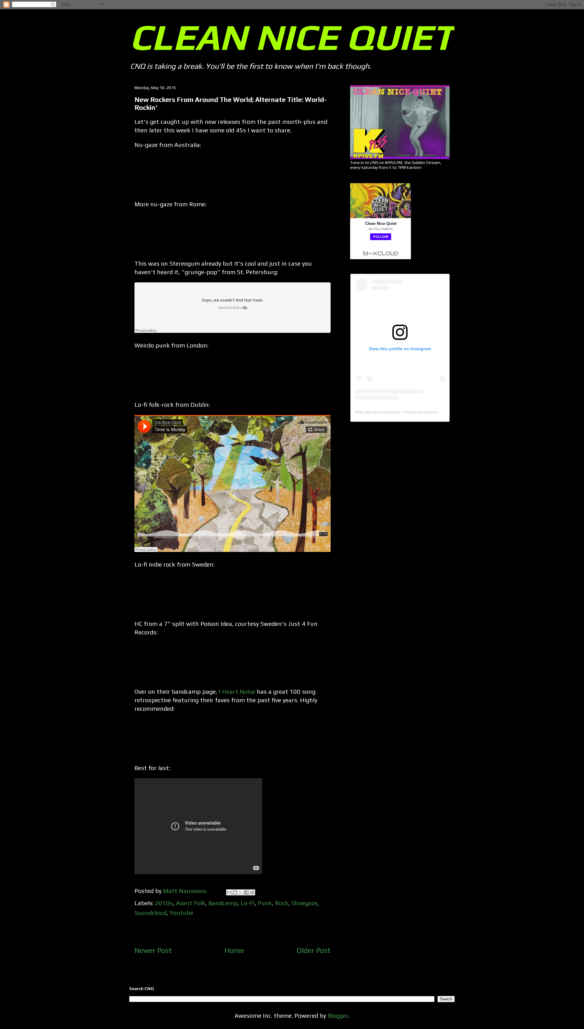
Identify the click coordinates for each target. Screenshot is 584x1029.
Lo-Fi (248, 902)
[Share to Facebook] (246, 892)
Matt (359, 412)
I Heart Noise (237, 691)
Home (234, 950)
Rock (281, 902)
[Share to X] (241, 892)
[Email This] (229, 892)
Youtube (181, 912)
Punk (265, 902)
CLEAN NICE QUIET (292, 37)
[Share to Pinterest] (252, 892)
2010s (164, 902)
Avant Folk (190, 902)
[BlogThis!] (235, 892)
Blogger (338, 1015)
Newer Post (153, 950)
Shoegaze (304, 902)
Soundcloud (150, 912)
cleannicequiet (384, 412)
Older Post (314, 950)
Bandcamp (223, 902)
